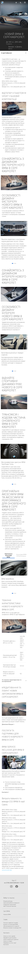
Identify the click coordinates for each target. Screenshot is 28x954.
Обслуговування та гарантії (11, 926)
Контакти (5, 792)
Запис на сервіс (7, 941)
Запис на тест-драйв (9, 936)
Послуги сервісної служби (10, 922)
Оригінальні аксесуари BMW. (8, 555)
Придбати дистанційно (9, 937)
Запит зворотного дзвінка (10, 939)
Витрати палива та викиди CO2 (12, 928)
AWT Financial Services (9, 906)
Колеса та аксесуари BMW (10, 924)
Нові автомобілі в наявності (11, 903)
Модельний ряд (7, 901)
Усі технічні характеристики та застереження (11, 680)
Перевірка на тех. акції (9, 943)
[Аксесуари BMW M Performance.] (25, 577)
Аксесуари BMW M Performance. (21, 555)
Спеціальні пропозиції (9, 904)
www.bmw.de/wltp (7, 870)
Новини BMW (7, 914)
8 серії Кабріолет (6, 53)
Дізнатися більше (7, 724)
